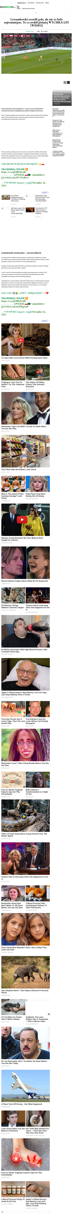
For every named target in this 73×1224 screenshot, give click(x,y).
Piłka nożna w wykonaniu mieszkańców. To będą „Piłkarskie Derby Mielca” (57, 133)
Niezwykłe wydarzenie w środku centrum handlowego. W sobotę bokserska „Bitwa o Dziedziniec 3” (58, 112)
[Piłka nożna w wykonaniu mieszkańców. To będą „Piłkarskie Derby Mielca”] (69, 132)
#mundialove (38, 174)
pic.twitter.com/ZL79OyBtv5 (15, 177)
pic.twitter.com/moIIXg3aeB (14, 306)
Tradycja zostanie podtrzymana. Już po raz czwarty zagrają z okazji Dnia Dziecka (58, 153)
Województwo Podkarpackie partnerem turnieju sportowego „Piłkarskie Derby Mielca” (57, 143)
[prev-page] (65, 82)
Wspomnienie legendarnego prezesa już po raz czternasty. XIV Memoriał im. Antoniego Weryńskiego (62, 98)
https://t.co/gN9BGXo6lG (13, 172)
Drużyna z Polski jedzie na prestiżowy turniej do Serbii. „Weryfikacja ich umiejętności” (58, 123)
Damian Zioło (30, 31)
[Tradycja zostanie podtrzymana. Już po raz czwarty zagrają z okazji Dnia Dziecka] (69, 153)
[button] (36, 12)
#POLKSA (19, 174)
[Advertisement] (25, 92)
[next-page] (68, 82)
